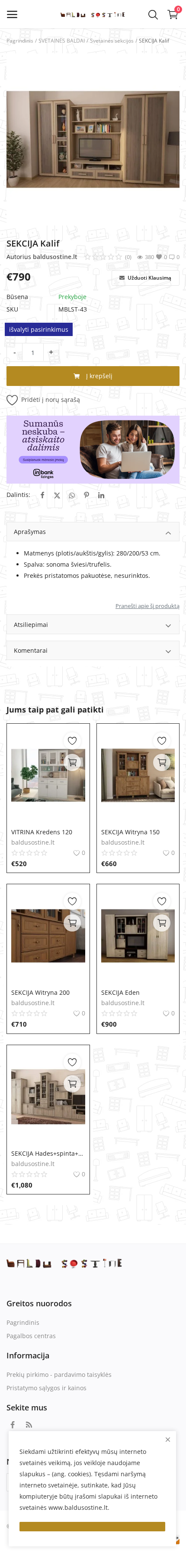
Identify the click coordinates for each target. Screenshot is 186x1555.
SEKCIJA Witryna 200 (40, 992)
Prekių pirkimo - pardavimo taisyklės (59, 1374)
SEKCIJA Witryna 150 (130, 832)
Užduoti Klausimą (148, 277)
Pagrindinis (19, 40)
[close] (168, 1439)
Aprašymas (30, 532)
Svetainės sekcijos (112, 40)
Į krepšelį (98, 376)
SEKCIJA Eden (120, 992)
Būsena (17, 297)
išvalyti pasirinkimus (38, 329)
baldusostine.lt (55, 257)
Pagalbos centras (31, 1336)
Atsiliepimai (31, 624)
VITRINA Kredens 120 (41, 832)
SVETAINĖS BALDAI (61, 40)
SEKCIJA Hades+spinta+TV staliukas (48, 1153)
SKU (12, 309)
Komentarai (31, 650)
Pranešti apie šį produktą (147, 606)
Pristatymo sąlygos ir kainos (46, 1388)
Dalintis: (18, 495)
